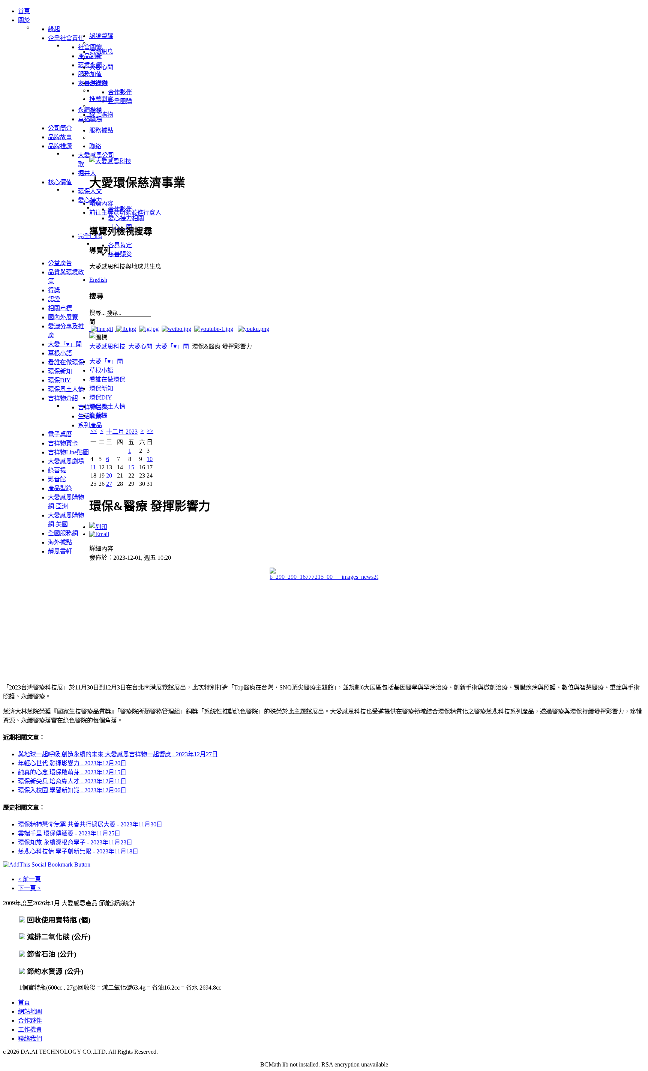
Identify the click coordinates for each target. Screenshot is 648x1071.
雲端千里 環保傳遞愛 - (69, 833)
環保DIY (100, 397)
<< (93, 431)
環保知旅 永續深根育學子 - (75, 842)
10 (150, 459)
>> (150, 431)
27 (109, 484)
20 (109, 475)
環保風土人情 (107, 406)
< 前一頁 (29, 879)
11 (93, 467)
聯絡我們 (30, 1038)
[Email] (99, 534)
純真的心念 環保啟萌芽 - (72, 772)
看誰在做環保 (107, 379)
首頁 (24, 1002)
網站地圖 (30, 1011)
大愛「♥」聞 (172, 346)
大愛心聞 (140, 346)
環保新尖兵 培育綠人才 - (72, 781)
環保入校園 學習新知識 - (72, 790)
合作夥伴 (30, 1020)
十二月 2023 (122, 431)
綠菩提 (98, 415)
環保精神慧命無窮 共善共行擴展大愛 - (90, 824)
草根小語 (101, 370)
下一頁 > (29, 888)
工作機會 (30, 1029)
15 (131, 467)
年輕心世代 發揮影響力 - (72, 763)
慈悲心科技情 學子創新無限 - (78, 851)
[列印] (98, 527)
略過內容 (101, 203)
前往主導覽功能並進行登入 (125, 212)
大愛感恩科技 (107, 346)
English (98, 279)
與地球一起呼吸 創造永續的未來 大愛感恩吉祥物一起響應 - (118, 754)
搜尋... (97, 312)
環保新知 (101, 388)
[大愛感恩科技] (110, 161)
